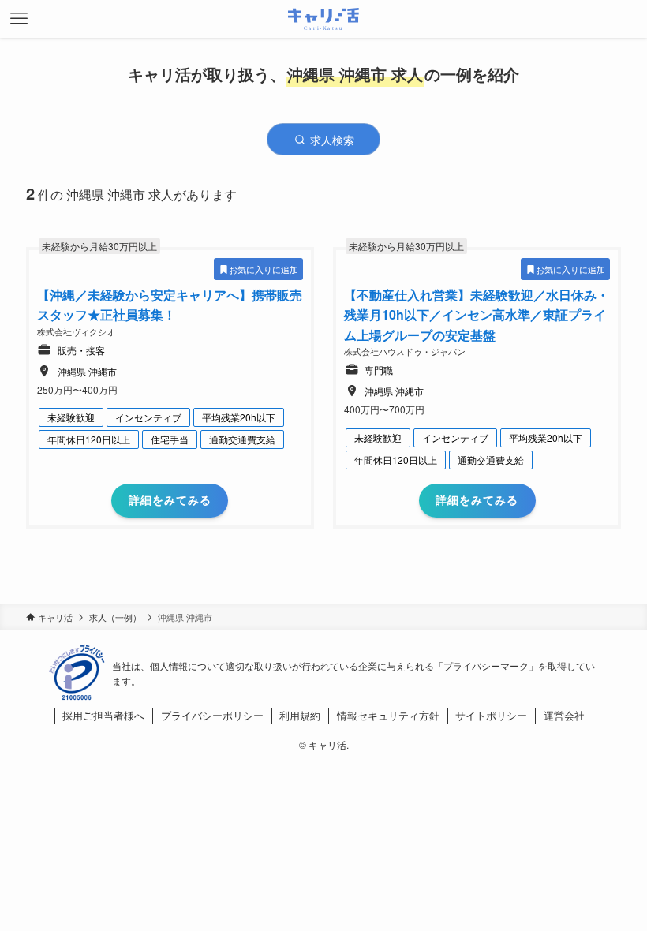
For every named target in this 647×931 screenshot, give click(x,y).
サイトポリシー (491, 715)
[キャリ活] (324, 19)
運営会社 (564, 715)
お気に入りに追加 (263, 269)
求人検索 (330, 139)
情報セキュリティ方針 (388, 715)
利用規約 (299, 715)
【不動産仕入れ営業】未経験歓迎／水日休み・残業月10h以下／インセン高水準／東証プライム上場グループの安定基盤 (476, 315)
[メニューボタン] (19, 19)
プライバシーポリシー (212, 715)
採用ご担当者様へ (103, 715)
